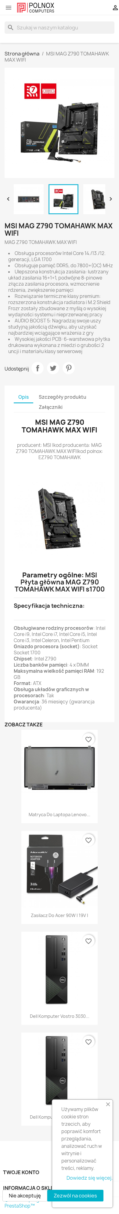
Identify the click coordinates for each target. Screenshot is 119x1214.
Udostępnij (37, 368)
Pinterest (69, 368)
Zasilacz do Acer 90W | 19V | (59, 915)
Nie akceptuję (25, 1195)
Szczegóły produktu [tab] (62, 397)
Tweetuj (53, 368)
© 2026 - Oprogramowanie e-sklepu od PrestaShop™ (48, 1203)
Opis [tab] (23, 397)
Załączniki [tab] (51, 407)
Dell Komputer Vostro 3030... (59, 1016)
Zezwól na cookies (75, 1195)
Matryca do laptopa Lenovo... (59, 814)
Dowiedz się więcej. (90, 1177)
